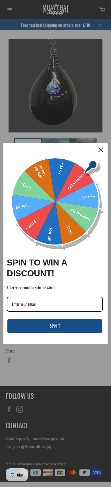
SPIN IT (55, 326)
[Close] (101, 150)
